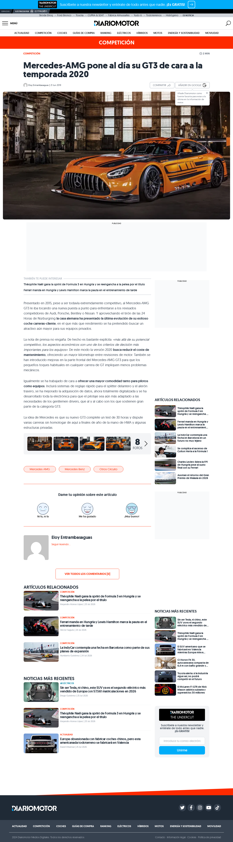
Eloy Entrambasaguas (38, 85)
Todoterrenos (153, 15)
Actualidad (21, 33)
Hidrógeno (172, 15)
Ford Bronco (64, 15)
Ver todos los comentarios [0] (87, 574)
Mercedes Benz (75, 469)
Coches (62, 33)
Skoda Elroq (46, 15)
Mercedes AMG (40, 469)
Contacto (160, 837)
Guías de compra (84, 33)
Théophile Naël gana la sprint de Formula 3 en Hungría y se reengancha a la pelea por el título (84, 284)
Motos (157, 33)
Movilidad (212, 33)
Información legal (176, 837)
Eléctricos (124, 33)
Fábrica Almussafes (118, 15)
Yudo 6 (138, 15)
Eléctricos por (22, 11)
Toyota (79, 15)
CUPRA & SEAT (96, 15)
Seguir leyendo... (61, 544)
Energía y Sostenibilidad (184, 33)
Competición (43, 33)
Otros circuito (108, 469)
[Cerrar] (207, 93)
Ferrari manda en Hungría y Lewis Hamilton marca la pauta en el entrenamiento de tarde (80, 290)
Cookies (191, 837)
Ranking (105, 33)
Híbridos (142, 33)
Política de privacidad (209, 837)
